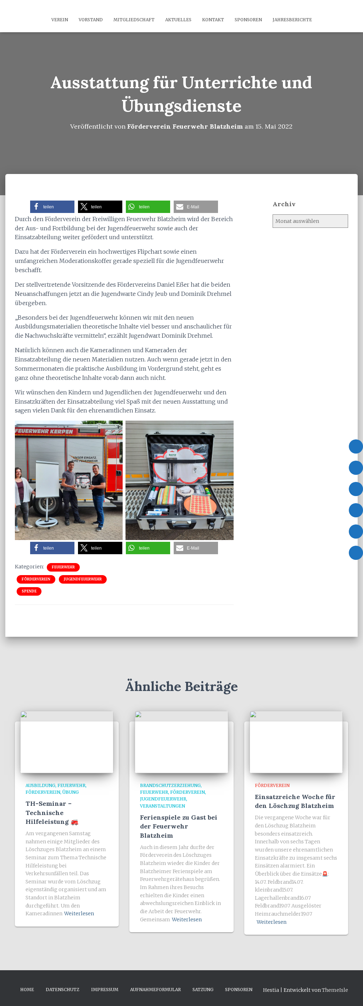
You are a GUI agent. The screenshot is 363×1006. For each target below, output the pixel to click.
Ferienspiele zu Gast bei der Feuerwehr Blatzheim (178, 826)
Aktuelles (178, 19)
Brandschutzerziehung (170, 785)
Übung (70, 792)
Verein (59, 19)
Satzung (202, 989)
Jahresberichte (292, 19)
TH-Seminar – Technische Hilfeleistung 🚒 (52, 812)
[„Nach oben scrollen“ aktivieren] (349, 992)
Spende (29, 591)
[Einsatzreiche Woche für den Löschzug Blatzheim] (296, 741)
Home (27, 989)
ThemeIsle (335, 990)
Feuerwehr (63, 567)
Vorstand (91, 19)
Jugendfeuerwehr (83, 579)
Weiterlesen (79, 913)
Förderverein (36, 579)
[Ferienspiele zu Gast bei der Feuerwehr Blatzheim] (181, 741)
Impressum (104, 989)
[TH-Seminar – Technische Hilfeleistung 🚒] (66, 741)
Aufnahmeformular (155, 989)
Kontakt (213, 19)
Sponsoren (248, 19)
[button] (52, 207)
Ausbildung (40, 785)
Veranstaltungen (162, 806)
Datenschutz (62, 989)
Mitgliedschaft (134, 19)
